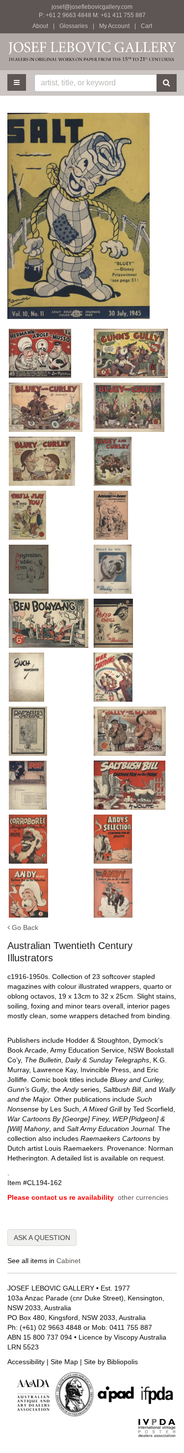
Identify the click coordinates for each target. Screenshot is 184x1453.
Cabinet (68, 1261)
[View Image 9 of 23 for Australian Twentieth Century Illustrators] (133, 515)
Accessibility (26, 1362)
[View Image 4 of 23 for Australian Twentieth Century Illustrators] (48, 407)
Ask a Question (42, 1238)
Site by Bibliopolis (111, 1362)
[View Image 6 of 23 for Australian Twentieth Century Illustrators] (48, 461)
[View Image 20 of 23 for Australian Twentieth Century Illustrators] (48, 839)
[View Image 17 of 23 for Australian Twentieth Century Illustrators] (133, 731)
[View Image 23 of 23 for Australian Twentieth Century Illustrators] (133, 893)
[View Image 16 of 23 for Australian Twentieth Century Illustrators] (48, 731)
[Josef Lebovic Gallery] (92, 51)
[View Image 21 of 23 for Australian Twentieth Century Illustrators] (133, 839)
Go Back (24, 927)
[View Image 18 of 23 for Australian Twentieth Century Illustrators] (48, 785)
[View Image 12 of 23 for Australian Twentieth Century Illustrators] (48, 623)
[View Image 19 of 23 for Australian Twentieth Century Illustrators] (133, 785)
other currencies (143, 1197)
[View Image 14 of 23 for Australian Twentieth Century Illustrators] (48, 677)
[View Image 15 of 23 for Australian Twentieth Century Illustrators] (133, 677)
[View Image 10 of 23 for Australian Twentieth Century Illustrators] (48, 569)
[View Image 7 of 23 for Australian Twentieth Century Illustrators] (133, 461)
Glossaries (73, 26)
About (40, 26)
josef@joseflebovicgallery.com (92, 6)
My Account (114, 26)
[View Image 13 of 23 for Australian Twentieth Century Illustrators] (133, 623)
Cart (146, 26)
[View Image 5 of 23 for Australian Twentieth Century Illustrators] (133, 407)
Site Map (64, 1362)
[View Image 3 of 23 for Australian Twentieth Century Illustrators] (133, 353)
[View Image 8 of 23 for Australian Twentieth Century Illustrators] (48, 515)
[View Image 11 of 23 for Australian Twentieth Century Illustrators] (133, 569)
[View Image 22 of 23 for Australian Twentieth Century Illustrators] (48, 893)
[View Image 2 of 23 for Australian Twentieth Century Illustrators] (48, 353)
